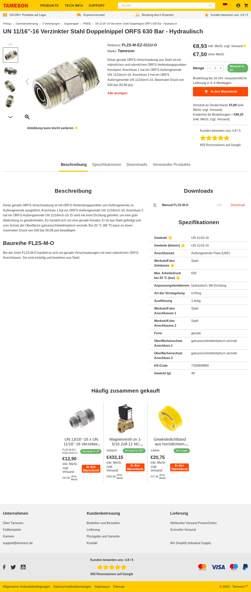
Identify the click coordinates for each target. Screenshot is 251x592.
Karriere (8, 536)
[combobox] (166, 6)
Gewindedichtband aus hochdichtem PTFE (170, 444)
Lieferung (93, 529)
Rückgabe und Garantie (103, 536)
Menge (198, 68)
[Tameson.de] (15, 5)
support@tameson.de (18, 543)
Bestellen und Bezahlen (103, 523)
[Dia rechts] (27, 81)
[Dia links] (98, 81)
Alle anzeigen (117, 93)
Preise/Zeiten (207, 523)
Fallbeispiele (12, 529)
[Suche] (211, 6)
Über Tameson (13, 523)
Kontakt (92, 543)
